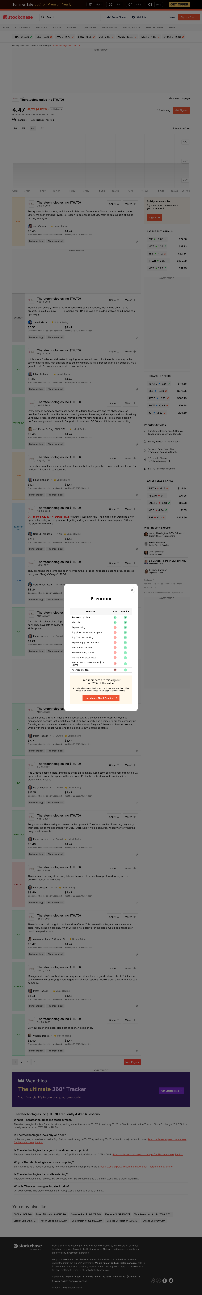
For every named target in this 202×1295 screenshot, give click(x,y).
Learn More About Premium (100, 698)
